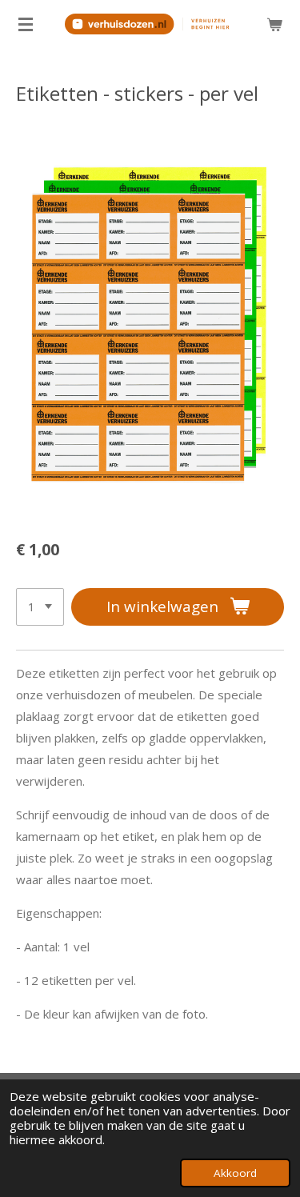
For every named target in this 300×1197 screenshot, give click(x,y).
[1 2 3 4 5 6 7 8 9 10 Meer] (40, 607)
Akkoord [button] (235, 1173)
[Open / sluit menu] (25, 24)
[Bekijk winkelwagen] (274, 24)
